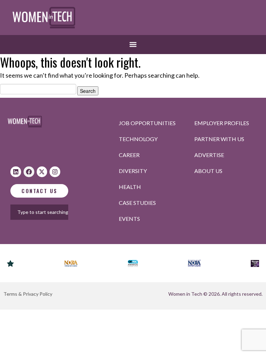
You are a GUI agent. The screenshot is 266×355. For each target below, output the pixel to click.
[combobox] (49, 212)
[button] (133, 44)
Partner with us (219, 139)
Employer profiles (221, 123)
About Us (208, 170)
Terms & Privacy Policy (27, 294)
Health (130, 186)
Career (129, 154)
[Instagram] (55, 171)
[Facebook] (29, 171)
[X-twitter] (42, 171)
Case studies (137, 202)
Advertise (209, 154)
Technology (138, 139)
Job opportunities (147, 123)
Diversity (133, 170)
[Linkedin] (15, 171)
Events (129, 218)
